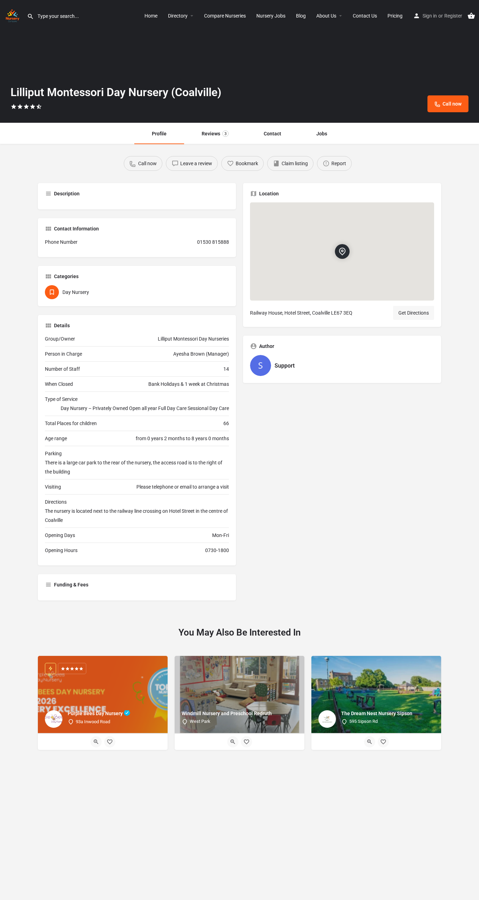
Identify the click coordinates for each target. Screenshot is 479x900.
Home (150, 16)
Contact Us (365, 16)
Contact (272, 133)
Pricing (395, 16)
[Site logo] (13, 15)
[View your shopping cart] (471, 16)
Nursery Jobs (270, 16)
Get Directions (413, 313)
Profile (159, 133)
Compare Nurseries (225, 16)
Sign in (430, 16)
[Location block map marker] (342, 251)
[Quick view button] (96, 741)
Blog (301, 16)
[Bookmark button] (109, 741)
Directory (178, 16)
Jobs (321, 133)
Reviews (214, 133)
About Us (326, 16)
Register (453, 16)
